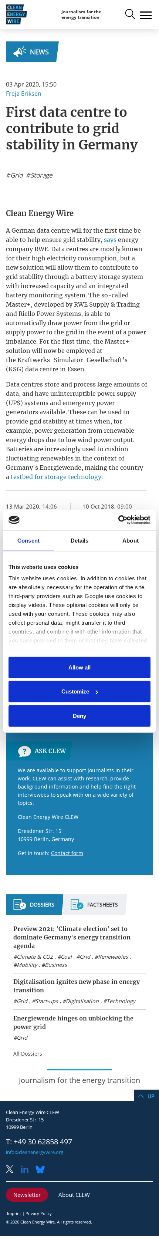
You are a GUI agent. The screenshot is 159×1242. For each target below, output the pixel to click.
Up (151, 1096)
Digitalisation (82, 1001)
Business (56, 964)
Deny (79, 715)
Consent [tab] (28, 540)
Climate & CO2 (35, 956)
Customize (75, 691)
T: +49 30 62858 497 (39, 1141)
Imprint (14, 1213)
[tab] (34, 907)
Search (129, 14)
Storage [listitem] (41, 175)
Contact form (67, 853)
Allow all (79, 667)
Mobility (27, 964)
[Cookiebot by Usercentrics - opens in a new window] (118, 520)
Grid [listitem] (16, 175)
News (39, 51)
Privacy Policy (39, 1213)
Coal (66, 956)
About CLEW (74, 1194)
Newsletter (27, 1194)
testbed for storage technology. (57, 476)
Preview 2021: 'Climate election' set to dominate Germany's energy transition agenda (72, 937)
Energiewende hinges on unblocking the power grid (73, 1022)
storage (109, 276)
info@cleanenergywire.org (34, 1152)
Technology (120, 1001)
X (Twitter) (12, 1170)
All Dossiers (27, 1053)
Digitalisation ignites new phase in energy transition (76, 986)
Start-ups (46, 1001)
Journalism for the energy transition (81, 15)
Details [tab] (80, 540)
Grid (85, 956)
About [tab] (130, 540)
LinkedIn (27, 1170)
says (110, 239)
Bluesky (42, 1170)
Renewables (113, 956)
